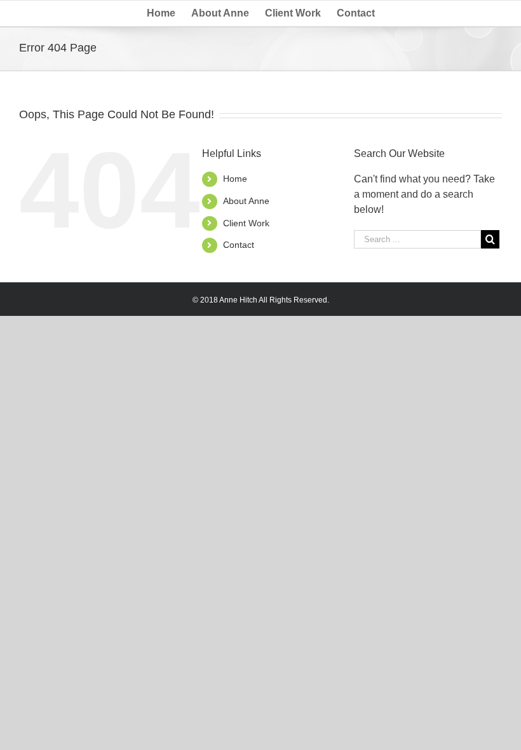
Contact (238, 245)
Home (235, 179)
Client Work (246, 223)
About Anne (246, 201)
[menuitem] (169, 13)
